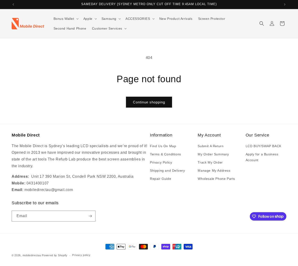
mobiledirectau (32, 255)
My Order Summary (213, 154)
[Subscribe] (90, 216)
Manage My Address (214, 170)
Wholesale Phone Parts (216, 179)
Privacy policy (81, 255)
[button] (66, 19)
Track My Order (210, 162)
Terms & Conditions (165, 154)
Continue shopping (149, 102)
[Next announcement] (285, 4)
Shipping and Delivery (167, 170)
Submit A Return (211, 146)
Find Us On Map (163, 146)
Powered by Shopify (55, 255)
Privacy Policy (161, 162)
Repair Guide (160, 179)
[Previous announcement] (13, 4)
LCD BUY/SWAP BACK (263, 146)
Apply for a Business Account (262, 157)
